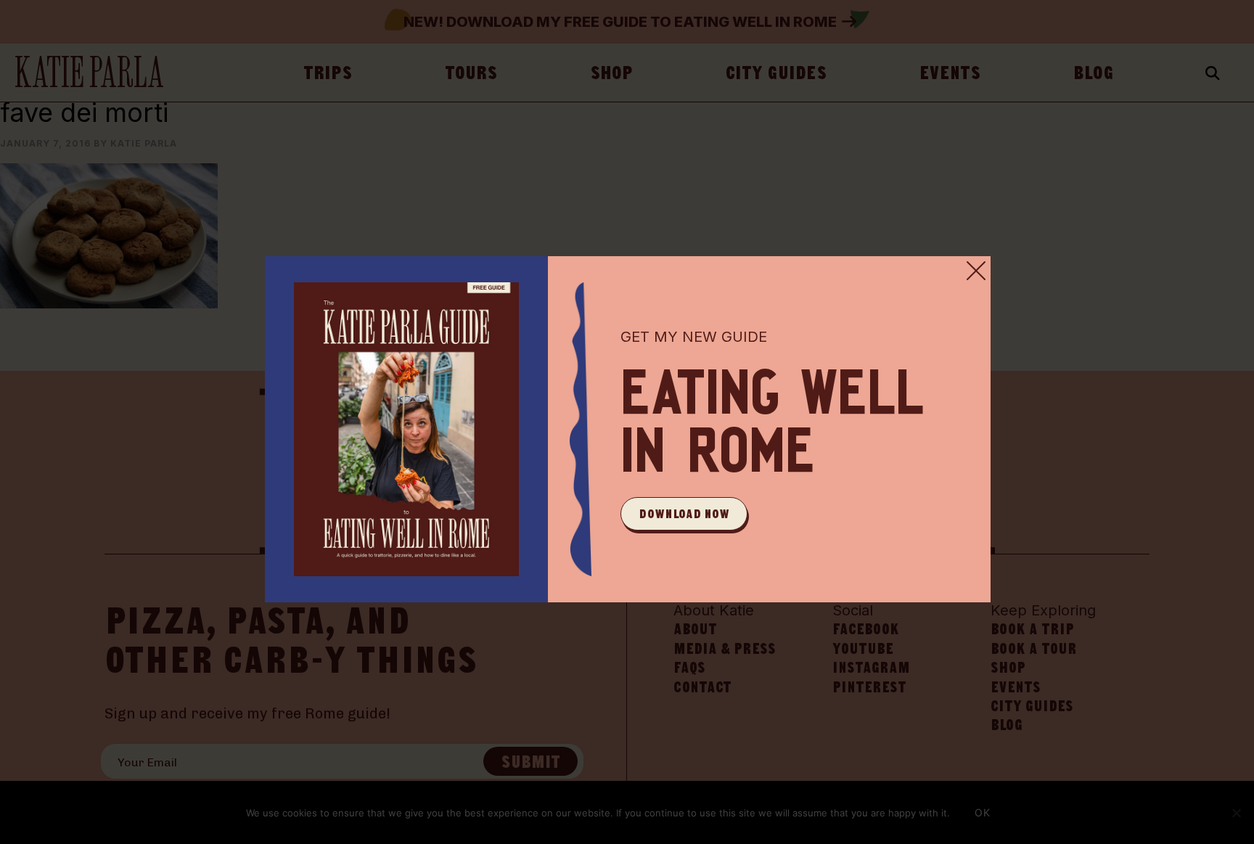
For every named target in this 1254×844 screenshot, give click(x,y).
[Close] (976, 270)
